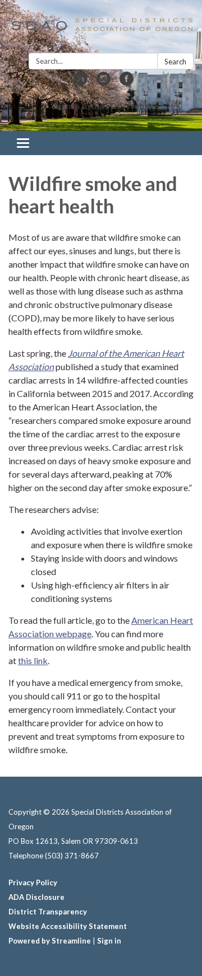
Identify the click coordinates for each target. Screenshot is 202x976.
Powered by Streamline (49, 940)
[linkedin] (81, 82)
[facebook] (127, 82)
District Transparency (47, 911)
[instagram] (104, 82)
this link (33, 660)
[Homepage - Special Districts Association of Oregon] (101, 28)
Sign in (109, 940)
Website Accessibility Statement (67, 926)
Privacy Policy (32, 882)
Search (175, 61)
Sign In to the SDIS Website (106, 105)
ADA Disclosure (36, 897)
